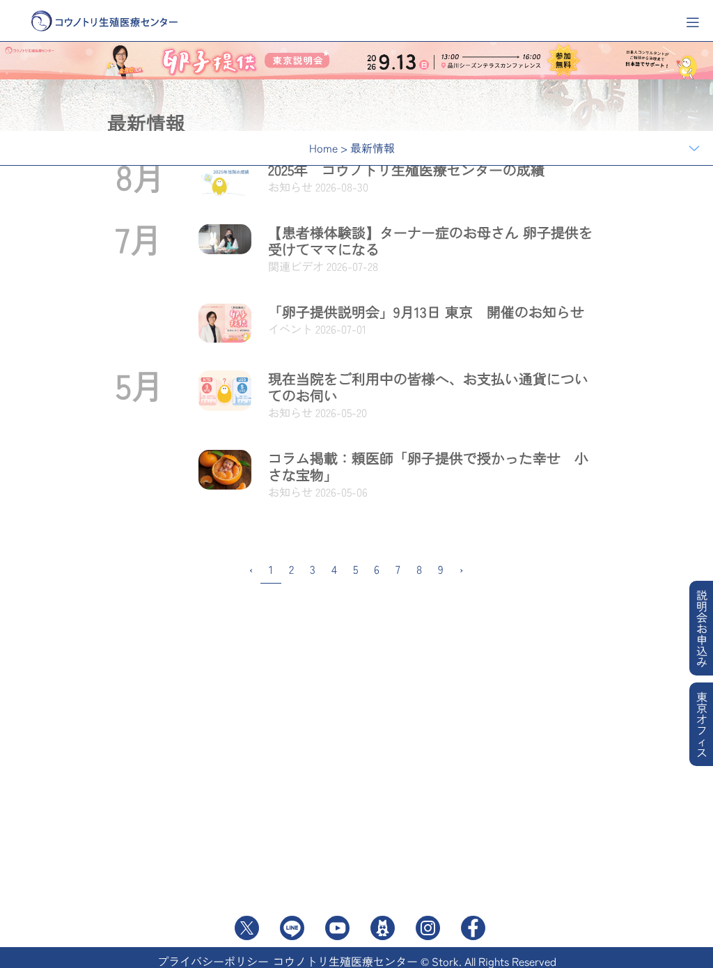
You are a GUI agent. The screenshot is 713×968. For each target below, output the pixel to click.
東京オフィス (701, 724)
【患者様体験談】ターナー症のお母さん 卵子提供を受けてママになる (430, 240)
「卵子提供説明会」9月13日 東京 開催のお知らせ (426, 312)
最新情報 (372, 147)
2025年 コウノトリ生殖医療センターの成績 (406, 169)
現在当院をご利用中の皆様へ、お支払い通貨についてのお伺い (428, 386)
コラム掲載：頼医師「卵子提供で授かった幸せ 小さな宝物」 (428, 466)
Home (323, 147)
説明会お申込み (701, 628)
